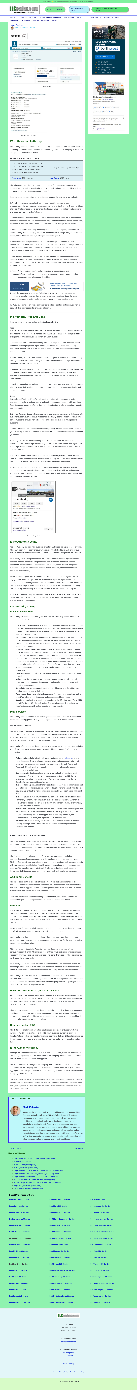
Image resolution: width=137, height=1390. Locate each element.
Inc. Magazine (68, 1353)
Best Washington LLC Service (101, 1277)
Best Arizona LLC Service (19, 1213)
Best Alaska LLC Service (18, 1206)
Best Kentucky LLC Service (19, 1302)
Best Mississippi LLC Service (60, 1238)
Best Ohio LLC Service (98, 1200)
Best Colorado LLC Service (19, 1232)
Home (12, 25)
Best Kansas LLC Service (18, 1296)
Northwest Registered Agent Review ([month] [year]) (34, 1179)
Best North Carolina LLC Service (61, 1296)
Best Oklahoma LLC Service (100, 1206)
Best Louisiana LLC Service (59, 1200)
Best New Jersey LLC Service (60, 1277)
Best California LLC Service (19, 1225)
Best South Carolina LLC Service (102, 1232)
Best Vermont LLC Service (100, 1264)
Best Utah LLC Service (98, 1258)
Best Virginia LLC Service (99, 1270)
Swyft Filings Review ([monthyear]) (28, 1185)
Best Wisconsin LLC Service (100, 1296)
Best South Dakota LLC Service (101, 1238)
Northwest (16, 178)
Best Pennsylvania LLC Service (101, 1219)
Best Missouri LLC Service (59, 1245)
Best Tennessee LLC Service (100, 1245)
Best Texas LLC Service (98, 1251)
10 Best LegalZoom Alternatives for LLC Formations (34, 1159)
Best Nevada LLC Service (58, 1264)
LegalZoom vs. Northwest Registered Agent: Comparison (36, 1174)
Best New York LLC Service (59, 1290)
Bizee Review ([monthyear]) (25, 1165)
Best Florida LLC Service (18, 1251)
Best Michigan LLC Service (59, 1225)
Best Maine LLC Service (58, 1206)
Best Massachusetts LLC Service (62, 1219)
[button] (55, 9)
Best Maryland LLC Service (59, 1213)
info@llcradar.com (68, 1342)
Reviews (19, 25)
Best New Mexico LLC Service (60, 1283)
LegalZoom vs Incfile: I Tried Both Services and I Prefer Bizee (38, 1171)
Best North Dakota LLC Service (61, 1302)
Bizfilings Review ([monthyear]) (26, 1167)
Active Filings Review (22, 1162)
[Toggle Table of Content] (23, 36)
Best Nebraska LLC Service (59, 1258)
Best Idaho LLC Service (18, 1270)
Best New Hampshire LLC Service (62, 1270)
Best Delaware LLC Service (19, 1245)
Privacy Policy (63, 1372)
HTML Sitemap (68, 1364)
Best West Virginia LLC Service (101, 1290)
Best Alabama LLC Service (19, 1200)
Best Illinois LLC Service (18, 1277)
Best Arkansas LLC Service (19, 1219)
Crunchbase (68, 1356)
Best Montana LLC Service (59, 1251)
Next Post (80, 1148)
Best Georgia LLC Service (19, 1258)
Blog (82, 1372)
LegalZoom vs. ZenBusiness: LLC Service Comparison (36, 1177)
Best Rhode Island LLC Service (101, 1225)
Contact (76, 1372)
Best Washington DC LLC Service (102, 1283)
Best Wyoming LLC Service (100, 1302)
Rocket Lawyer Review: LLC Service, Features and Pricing (37, 1182)
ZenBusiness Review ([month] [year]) (28, 1188)
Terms (55, 1372)
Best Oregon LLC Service (99, 1213)
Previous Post (15, 1148)
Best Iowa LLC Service (17, 1290)
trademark (67, 758)
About (71, 1372)
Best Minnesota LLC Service (60, 1232)
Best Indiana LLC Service (18, 1283)
